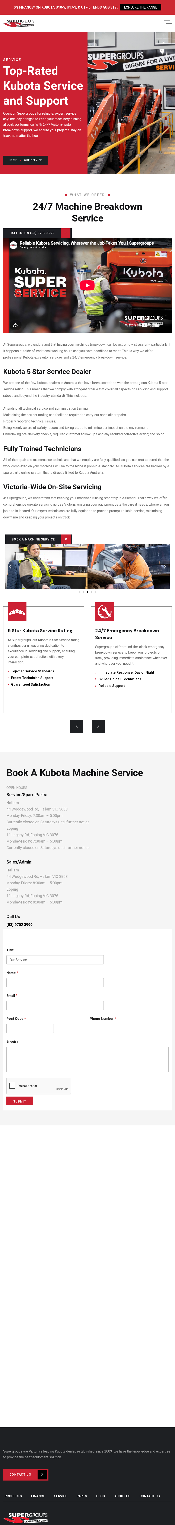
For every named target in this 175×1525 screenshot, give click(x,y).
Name (12, 973)
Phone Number (103, 1019)
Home (13, 160)
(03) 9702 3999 (19, 924)
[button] (10, 566)
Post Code (16, 1019)
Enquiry (12, 1041)
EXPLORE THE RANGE (140, 7)
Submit (19, 1101)
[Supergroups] (18, 23)
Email (11, 996)
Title (10, 950)
